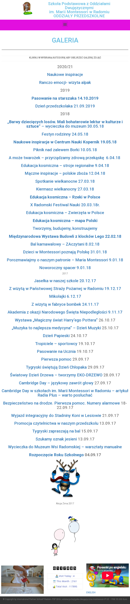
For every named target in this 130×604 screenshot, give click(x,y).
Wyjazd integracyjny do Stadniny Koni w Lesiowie (56, 415)
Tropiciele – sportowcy (56, 343)
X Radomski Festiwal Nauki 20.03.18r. (65, 205)
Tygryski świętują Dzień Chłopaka (56, 367)
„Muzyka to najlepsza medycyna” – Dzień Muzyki (56, 328)
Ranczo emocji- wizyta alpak (65, 82)
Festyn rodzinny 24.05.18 (65, 134)
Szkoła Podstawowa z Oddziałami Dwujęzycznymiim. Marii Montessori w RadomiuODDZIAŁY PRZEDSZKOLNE (79, 9)
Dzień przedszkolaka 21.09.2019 (65, 106)
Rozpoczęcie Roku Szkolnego (56, 454)
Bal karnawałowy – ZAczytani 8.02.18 (65, 244)
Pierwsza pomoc (56, 359)
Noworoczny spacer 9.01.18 (65, 267)
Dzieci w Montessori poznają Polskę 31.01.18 (65, 252)
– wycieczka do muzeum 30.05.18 (65, 124)
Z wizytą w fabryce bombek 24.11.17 (65, 304)
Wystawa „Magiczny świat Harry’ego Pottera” (56, 320)
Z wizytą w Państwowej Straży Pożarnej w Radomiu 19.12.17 (65, 288)
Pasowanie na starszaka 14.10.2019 (65, 98)
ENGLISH (90, 592)
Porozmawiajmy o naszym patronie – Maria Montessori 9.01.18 (65, 260)
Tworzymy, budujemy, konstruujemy (65, 228)
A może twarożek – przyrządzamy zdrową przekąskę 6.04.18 (65, 157)
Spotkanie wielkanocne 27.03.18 (65, 181)
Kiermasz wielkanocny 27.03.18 (65, 189)
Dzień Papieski (56, 335)
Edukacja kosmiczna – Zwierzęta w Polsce (65, 212)
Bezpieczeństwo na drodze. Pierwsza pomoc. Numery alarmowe (61, 403)
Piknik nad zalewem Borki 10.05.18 (65, 149)
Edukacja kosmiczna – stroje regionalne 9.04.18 (65, 165)
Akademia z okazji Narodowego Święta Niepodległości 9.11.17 (65, 312)
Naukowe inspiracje (65, 74)
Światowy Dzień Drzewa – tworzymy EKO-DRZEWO (56, 375)
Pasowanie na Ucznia (56, 351)
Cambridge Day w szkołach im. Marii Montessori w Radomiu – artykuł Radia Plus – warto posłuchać (65, 393)
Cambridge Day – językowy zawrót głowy (56, 383)
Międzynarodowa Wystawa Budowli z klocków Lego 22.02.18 (65, 236)
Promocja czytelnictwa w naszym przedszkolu (56, 423)
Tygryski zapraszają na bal (56, 431)
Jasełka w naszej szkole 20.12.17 (65, 280)
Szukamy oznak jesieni (56, 439)
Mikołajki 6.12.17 (65, 296)
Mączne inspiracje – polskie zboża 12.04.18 (65, 173)
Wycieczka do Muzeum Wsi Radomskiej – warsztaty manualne (65, 447)
